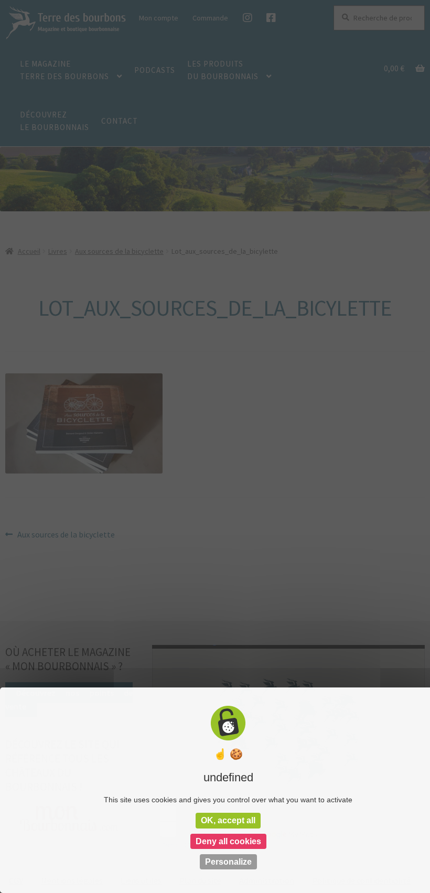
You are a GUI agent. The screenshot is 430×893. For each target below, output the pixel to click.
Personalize (228, 861)
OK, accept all (228, 820)
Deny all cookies (228, 841)
